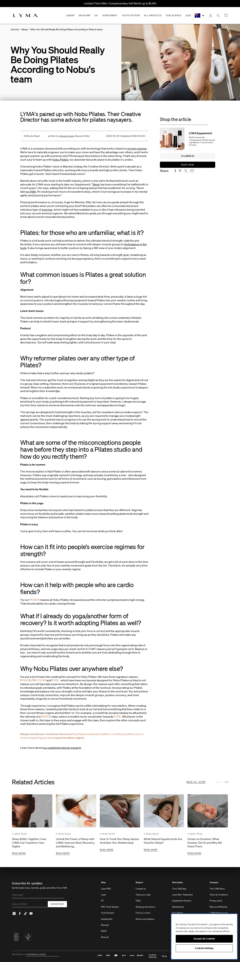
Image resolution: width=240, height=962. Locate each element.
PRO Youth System (110, 906)
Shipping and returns (145, 906)
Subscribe (57, 903)
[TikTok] (25, 913)
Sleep (96, 184)
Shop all (105, 937)
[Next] (226, 782)
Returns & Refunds (218, 906)
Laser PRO (106, 888)
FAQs (138, 900)
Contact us (141, 888)
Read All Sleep (196, 781)
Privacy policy (216, 900)
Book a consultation (145, 918)
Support (139, 882)
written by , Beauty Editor (69, 136)
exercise (47, 209)
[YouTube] (31, 913)
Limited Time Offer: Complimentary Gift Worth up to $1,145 (120, 3)
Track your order (143, 894)
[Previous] (218, 782)
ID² (102, 900)
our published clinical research (62, 747)
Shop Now (187, 164)
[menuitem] (110, 911)
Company (214, 882)
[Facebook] (20, 913)
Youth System (107, 912)
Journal (14, 29)
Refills (104, 930)
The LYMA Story (217, 888)
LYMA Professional (218, 912)
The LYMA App (179, 888)
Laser (103, 894)
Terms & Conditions (219, 894)
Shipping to (19, 954)
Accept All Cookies (204, 938)
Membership (178, 906)
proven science (137, 148)
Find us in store (143, 912)
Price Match (177, 912)
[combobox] (200, 15)
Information (177, 882)
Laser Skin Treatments (182, 894)
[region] (204, 936)
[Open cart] (226, 15)
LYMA (32, 191)
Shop (103, 882)
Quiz (188, 15)
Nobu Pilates (60, 159)
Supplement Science (181, 900)
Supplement (106, 918)
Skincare (105, 924)
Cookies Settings (153, 956)
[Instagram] (14, 913)
